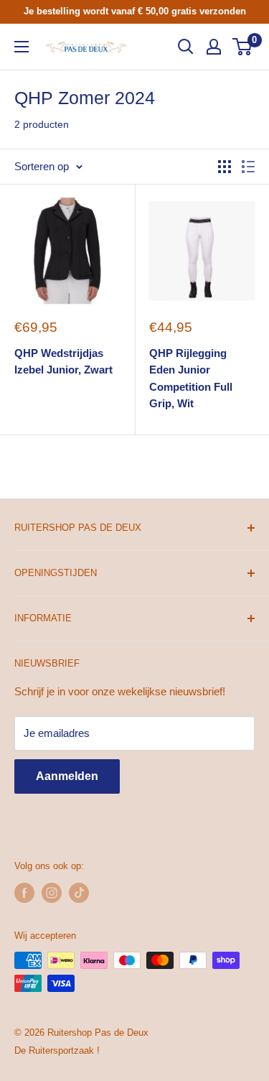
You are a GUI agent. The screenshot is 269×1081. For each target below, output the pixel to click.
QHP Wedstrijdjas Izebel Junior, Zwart (63, 361)
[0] (243, 46)
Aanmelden (67, 776)
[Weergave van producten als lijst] (248, 166)
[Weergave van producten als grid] (224, 166)
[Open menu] (21, 46)
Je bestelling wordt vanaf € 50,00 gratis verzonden (135, 11)
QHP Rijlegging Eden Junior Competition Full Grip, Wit (190, 378)
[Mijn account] (214, 47)
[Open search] (186, 47)
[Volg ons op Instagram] (52, 893)
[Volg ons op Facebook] (24, 893)
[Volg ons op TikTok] (79, 893)
